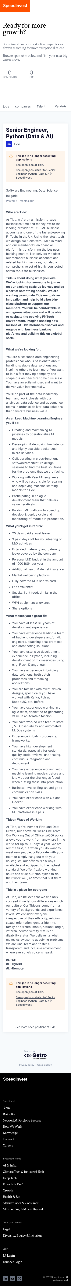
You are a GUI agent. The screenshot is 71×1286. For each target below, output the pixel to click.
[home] (15, 6)
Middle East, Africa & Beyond (23, 1209)
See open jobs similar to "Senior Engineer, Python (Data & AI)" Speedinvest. (35, 173)
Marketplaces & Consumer (20, 1203)
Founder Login (12, 1262)
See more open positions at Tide (35, 1027)
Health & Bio (11, 1197)
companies (23, 106)
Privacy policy (26, 1064)
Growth (8, 1190)
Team (6, 1108)
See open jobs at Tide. (30, 164)
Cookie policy (44, 1064)
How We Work (12, 1126)
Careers (8, 1145)
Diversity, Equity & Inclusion (22, 1235)
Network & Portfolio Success (22, 1120)
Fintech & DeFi (13, 1184)
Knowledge (10, 1133)
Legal (6, 1229)
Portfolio (9, 1114)
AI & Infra (9, 1165)
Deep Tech (10, 1178)
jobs (6, 106)
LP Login (9, 1255)
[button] (65, 6)
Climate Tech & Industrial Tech (23, 1172)
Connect (8, 1139)
